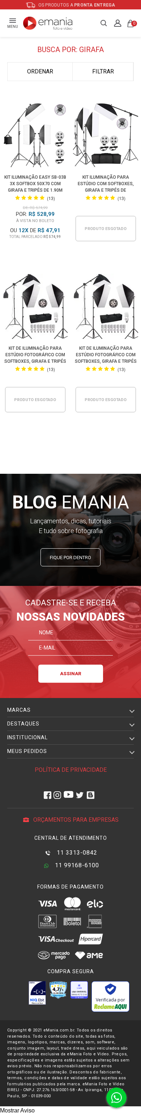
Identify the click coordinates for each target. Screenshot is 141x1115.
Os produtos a (76, 5)
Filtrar (103, 71)
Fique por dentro (70, 557)
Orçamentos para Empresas (75, 819)
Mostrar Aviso (17, 1110)
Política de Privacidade (71, 769)
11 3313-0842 (76, 852)
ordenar (40, 71)
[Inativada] (37, 992)
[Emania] (48, 23)
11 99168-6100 (76, 865)
